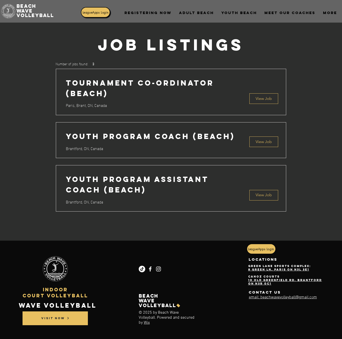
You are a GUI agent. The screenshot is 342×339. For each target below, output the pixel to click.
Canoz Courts (264, 276)
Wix (147, 322)
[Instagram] (158, 269)
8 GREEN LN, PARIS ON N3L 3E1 (278, 269)
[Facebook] (150, 269)
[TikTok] (142, 269)
